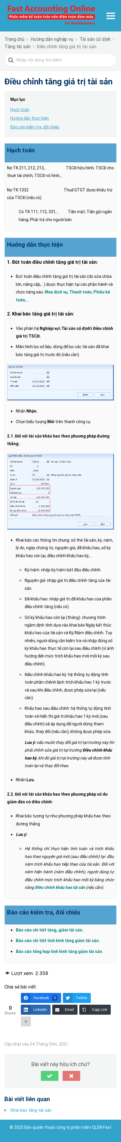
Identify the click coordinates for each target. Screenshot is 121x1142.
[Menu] (110, 16)
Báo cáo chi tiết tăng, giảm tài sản (49, 930)
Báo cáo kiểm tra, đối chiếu (34, 127)
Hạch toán (19, 109)
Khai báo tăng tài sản (31, 1110)
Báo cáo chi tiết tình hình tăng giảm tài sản (57, 940)
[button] (49, 1076)
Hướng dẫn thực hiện (29, 118)
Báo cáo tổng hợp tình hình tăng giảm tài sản (59, 951)
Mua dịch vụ (56, 292)
